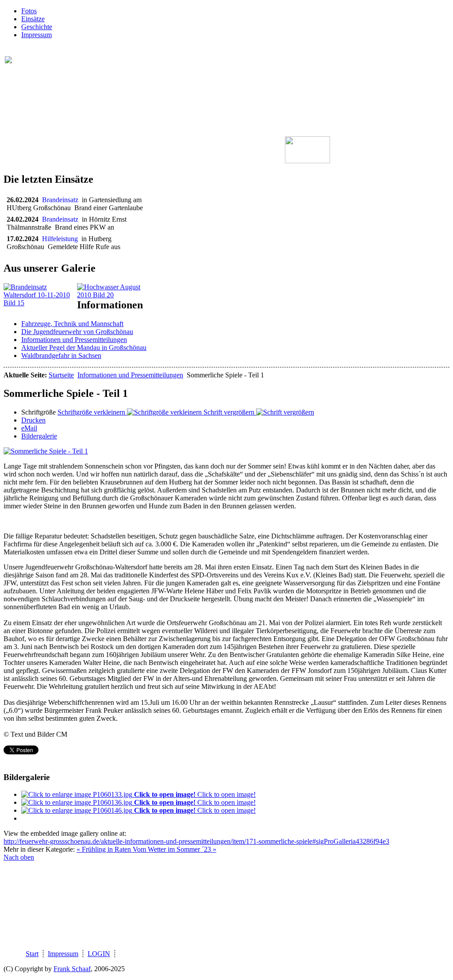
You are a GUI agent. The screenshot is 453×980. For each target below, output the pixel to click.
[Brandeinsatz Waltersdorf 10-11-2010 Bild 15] (40, 303)
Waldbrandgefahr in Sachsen (61, 355)
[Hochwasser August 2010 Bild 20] (113, 295)
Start (32, 953)
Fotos (29, 11)
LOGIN (99, 953)
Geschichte (36, 27)
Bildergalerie (39, 436)
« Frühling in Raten (105, 849)
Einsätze (33, 19)
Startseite (61, 375)
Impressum (36, 34)
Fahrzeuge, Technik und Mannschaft (72, 323)
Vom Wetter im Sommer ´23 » (174, 849)
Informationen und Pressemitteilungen (74, 339)
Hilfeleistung (61, 238)
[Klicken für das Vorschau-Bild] (46, 451)
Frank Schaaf (72, 968)
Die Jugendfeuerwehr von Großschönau (77, 331)
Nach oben (19, 857)
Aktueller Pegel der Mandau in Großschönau (83, 347)
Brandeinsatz (62, 200)
